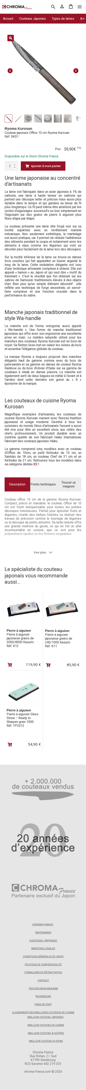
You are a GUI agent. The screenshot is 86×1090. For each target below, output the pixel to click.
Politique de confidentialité (43, 964)
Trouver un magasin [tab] (68, 484)
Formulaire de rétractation (43, 972)
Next (75, 70)
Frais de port (43, 1004)
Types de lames (63, 19)
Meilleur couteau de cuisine (46, 1025)
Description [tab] (17, 484)
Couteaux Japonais (32, 19)
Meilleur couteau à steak (46, 1041)
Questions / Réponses (43, 940)
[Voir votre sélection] (70, 7)
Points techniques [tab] (43, 484)
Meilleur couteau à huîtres (46, 1033)
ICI (35, 464)
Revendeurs (43, 996)
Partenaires (43, 932)
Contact (43, 980)
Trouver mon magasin (43, 988)
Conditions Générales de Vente (43, 956)
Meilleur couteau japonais (45, 1017)
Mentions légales (43, 948)
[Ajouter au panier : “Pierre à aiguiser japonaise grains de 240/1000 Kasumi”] (48, 665)
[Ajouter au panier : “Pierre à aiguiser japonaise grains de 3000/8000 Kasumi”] (10, 665)
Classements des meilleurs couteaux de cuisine (43, 1012)
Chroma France (42, 924)
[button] (10, 38)
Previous (10, 70)
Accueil (8, 19)
